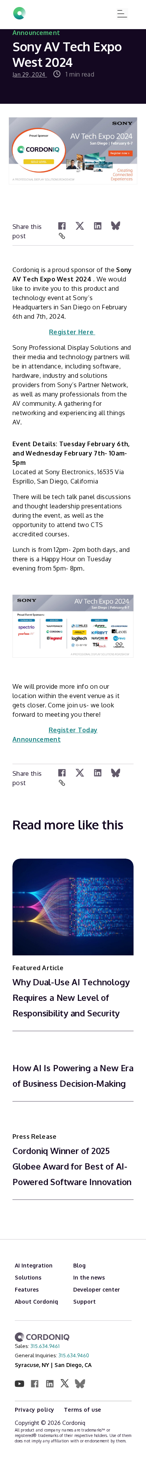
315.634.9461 (45, 1346)
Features (27, 1289)
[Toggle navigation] (122, 14)
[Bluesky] (115, 226)
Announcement (36, 33)
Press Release (34, 1136)
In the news (89, 1277)
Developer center (96, 1289)
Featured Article (38, 968)
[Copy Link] (62, 236)
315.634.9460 (73, 1355)
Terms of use (82, 1409)
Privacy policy (35, 1409)
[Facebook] (62, 226)
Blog (79, 1265)
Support (84, 1301)
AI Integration (34, 1265)
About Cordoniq (36, 1301)
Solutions (28, 1277)
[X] (80, 226)
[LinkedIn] (97, 226)
